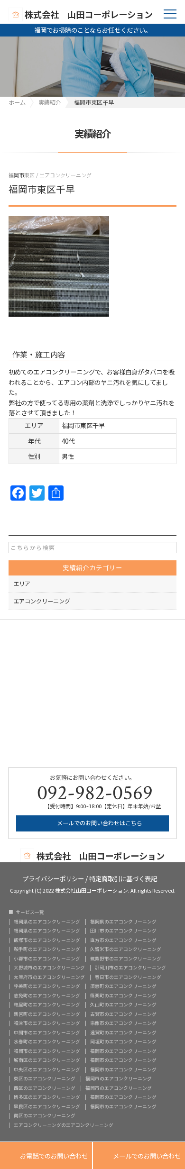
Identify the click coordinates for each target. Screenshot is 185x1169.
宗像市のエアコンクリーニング (123, 1023)
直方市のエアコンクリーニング (123, 940)
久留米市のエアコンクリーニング (125, 949)
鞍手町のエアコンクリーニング (47, 949)
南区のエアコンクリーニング (44, 1116)
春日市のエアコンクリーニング (128, 977)
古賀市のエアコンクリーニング (123, 1014)
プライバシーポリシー (53, 878)
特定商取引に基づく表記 (123, 878)
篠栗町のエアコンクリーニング (123, 996)
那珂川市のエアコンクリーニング (130, 968)
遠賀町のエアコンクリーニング (123, 1033)
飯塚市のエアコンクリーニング (47, 940)
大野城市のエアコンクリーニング (49, 968)
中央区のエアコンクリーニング (47, 1070)
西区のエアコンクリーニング (44, 1088)
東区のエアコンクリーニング (44, 1079)
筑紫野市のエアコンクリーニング (125, 959)
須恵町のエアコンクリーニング (123, 986)
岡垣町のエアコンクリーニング (123, 1042)
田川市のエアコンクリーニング (123, 931)
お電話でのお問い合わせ (46, 1156)
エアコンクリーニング (65, 175)
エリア (21, 583)
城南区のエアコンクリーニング (47, 1060)
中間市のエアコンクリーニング (47, 1033)
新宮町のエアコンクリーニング (47, 1014)
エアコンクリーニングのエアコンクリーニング (63, 1125)
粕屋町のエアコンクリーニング (47, 1005)
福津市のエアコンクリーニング (47, 1023)
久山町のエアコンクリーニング (123, 1005)
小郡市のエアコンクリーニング (47, 959)
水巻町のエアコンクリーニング (47, 1042)
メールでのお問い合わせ (139, 1156)
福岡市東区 (22, 175)
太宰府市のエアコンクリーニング (49, 977)
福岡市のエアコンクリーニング (47, 1051)
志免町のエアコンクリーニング (47, 996)
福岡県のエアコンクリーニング (47, 922)
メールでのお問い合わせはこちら (99, 823)
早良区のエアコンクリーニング (47, 1107)
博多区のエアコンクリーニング (47, 1097)
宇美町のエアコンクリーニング (47, 986)
